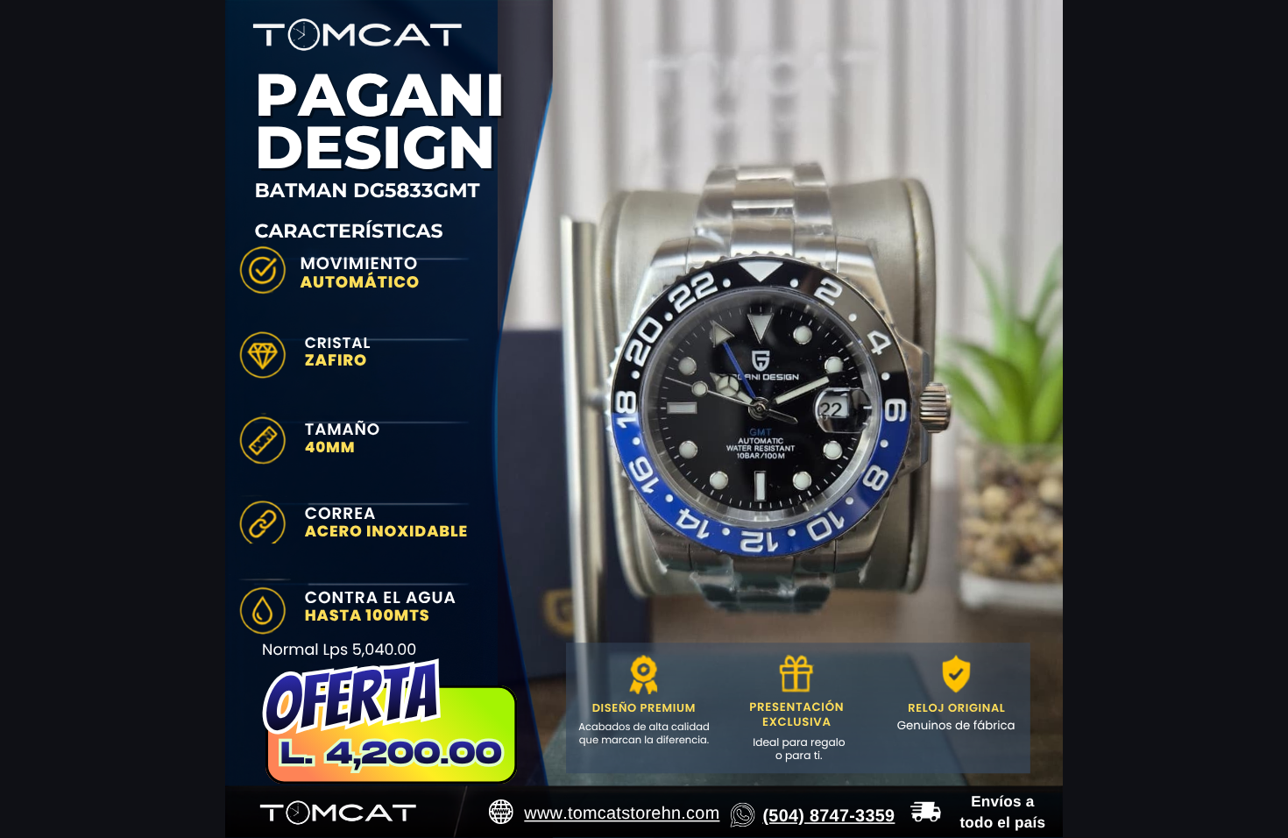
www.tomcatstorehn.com (621, 813)
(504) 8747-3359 (828, 816)
